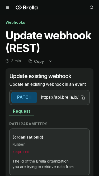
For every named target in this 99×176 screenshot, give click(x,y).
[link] (49, 80)
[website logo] (27, 7)
